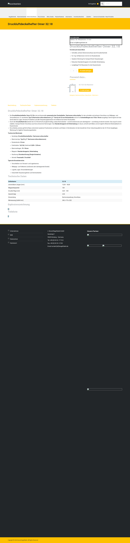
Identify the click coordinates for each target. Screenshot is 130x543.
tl (8, 216)
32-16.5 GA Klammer (86, 85)
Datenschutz (14, 239)
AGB (11, 235)
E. (8, 209)
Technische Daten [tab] (25, 105)
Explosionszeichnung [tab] (41, 105)
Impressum (13, 243)
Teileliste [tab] (53, 105)
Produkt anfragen (85, 70)
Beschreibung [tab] (12, 105)
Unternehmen (14, 231)
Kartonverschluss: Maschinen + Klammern (86, 95)
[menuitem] (12, 13)
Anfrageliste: (93, 4)
